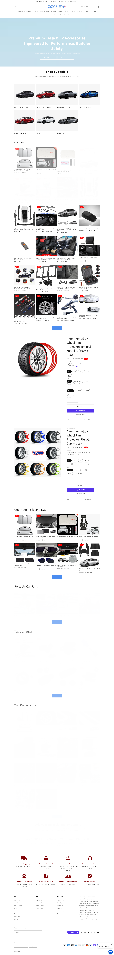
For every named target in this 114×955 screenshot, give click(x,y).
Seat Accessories (62, 783)
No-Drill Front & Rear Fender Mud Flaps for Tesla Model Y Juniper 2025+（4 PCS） (67, 288)
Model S (59, 133)
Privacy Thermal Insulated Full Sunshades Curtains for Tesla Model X (88, 537)
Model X (38, 133)
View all (57, 328)
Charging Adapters (41, 758)
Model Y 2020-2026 (85, 107)
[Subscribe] (40, 932)
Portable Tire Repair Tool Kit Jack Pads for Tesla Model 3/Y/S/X (88, 288)
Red (69, 381)
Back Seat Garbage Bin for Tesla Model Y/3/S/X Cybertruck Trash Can (88, 258)
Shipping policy (40, 900)
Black (87, 381)
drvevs (19, 951)
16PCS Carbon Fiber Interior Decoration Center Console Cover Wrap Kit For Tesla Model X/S (66, 199)
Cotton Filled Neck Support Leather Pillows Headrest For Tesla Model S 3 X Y (45, 259)
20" (80, 371)
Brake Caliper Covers (63, 758)
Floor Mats (39, 783)
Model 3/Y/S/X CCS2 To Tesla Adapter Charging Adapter (65, 658)
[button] (16, 7)
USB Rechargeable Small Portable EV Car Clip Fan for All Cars (67, 614)
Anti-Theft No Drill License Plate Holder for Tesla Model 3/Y (45, 288)
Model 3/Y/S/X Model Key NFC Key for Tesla (88, 228)
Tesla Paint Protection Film (87, 732)
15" (69, 460)
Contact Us (60, 905)
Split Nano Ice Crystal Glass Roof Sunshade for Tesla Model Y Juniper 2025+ (45, 537)
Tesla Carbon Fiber (63, 732)
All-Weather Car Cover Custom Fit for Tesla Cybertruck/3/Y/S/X (88, 316)
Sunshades (17, 732)
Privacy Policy (39, 908)
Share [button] (69, 420)
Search (16, 919)
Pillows (16, 758)
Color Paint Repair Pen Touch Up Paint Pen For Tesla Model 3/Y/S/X (24, 320)
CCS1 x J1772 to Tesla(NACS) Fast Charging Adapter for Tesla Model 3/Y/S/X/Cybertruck (24, 198)
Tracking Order (61, 900)
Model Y (78, 391)
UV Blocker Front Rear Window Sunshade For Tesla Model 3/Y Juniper (46, 566)
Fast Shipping (60, 903)
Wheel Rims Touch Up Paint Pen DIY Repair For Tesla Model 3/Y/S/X (45, 317)
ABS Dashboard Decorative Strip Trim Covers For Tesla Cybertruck (46, 229)
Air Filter (81, 758)
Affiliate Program (61, 911)
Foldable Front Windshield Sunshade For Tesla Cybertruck (66, 566)
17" (80, 460)
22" (69, 375)
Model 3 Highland (18, 905)
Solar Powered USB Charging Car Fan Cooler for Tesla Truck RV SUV (46, 614)
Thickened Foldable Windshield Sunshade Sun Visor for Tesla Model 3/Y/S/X (23, 169)
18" (69, 371)
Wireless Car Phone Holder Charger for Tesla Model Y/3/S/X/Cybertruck (46, 198)
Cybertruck (17, 916)
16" (75, 460)
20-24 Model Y (17, 903)
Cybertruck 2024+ (62, 107)
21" (86, 371)
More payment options (80, 414)
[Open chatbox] (110, 952)
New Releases (48, 57)
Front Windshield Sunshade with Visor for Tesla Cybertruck (23, 564)
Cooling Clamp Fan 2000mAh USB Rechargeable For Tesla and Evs (22, 614)
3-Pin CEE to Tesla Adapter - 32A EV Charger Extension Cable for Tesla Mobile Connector (89, 658)
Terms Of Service (40, 905)
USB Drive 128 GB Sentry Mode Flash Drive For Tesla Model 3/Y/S (24, 259)
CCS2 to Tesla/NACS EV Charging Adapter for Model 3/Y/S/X (89, 687)
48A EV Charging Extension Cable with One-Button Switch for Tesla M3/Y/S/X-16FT (24, 687)
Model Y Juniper (18, 900)
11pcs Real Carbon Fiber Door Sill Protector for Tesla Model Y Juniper (88, 198)
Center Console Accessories (22, 783)
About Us (59, 908)
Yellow (77, 384)
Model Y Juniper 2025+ (21, 107)
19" (75, 371)
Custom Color (78, 381)
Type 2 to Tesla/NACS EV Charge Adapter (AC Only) (46, 687)
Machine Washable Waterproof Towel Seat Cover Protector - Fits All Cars (66, 259)
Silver (69, 473)
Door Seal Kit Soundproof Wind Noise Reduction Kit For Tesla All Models (22, 288)
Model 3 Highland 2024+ (43, 107)
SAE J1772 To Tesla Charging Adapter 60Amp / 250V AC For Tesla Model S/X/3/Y (46, 658)
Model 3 (70, 391)
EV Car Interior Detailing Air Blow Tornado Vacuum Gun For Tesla (66, 318)
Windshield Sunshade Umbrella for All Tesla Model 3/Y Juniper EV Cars (67, 169)
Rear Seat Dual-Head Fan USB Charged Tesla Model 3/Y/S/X (89, 614)
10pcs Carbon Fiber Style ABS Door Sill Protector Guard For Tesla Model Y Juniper (24, 228)
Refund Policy (39, 903)
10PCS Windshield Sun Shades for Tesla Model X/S (89, 569)
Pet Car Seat (18, 809)
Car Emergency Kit (84, 783)
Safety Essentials (66, 57)
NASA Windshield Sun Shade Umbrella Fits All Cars (46, 169)
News (58, 913)
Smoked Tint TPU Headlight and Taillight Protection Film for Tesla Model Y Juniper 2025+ (66, 229)
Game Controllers (41, 809)
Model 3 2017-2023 (20, 133)
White (69, 384)
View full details (88, 420)
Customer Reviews (40, 911)
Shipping (69, 361)
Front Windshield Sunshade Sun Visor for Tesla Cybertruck (88, 169)
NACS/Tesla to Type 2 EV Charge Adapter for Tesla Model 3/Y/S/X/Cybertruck (67, 687)
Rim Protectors (40, 732)
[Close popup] (111, 944)
